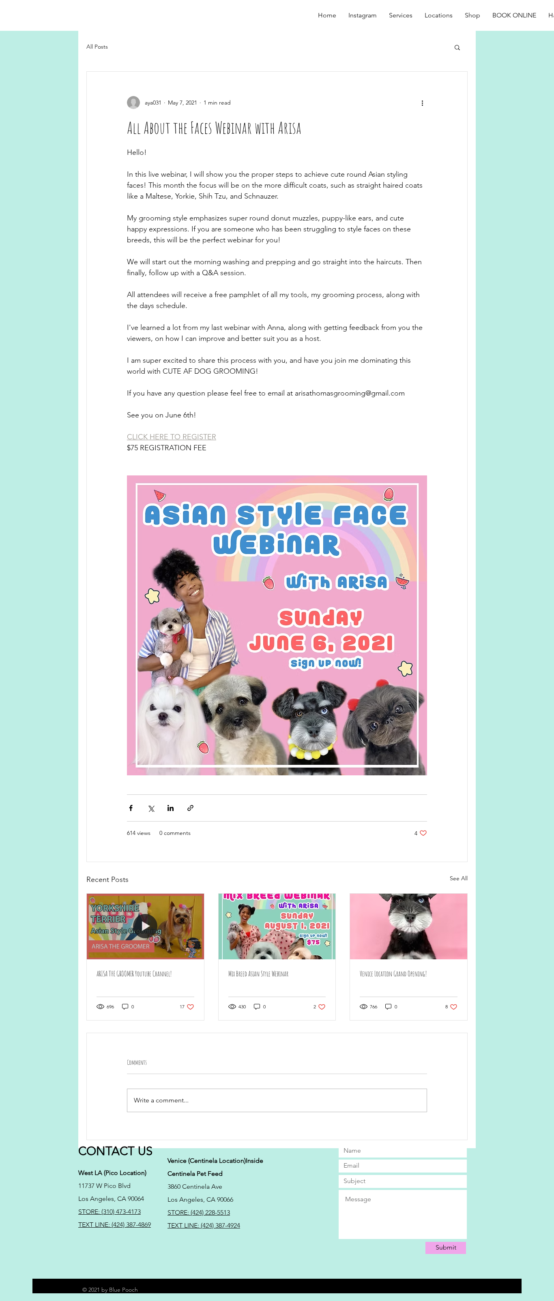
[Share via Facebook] (131, 808)
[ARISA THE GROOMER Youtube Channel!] (145, 926)
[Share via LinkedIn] (170, 808)
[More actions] (422, 102)
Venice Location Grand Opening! (393, 973)
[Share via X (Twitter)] (151, 808)
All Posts (97, 46)
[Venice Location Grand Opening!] (408, 926)
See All (459, 878)
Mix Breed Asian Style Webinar (258, 973)
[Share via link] (190, 808)
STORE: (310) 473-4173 (109, 1211)
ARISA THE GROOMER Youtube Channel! (134, 973)
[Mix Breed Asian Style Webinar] (277, 926)
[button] (472, 15)
